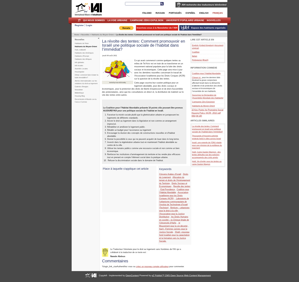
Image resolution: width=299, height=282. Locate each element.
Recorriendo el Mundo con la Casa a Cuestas (85, 100)
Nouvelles (214, 20)
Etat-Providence (167, 189)
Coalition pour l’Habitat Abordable (206, 73)
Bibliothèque (79, 93)
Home (79, 20)
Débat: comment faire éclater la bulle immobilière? (86, 76)
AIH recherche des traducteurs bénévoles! (204, 4)
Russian (160, 13)
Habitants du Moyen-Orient (103, 35)
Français (218, 13)
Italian (194, 56)
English (203, 13)
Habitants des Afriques (83, 59)
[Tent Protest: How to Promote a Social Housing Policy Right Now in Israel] (117, 80)
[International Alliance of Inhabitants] (88, 9)
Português (175, 13)
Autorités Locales (81, 69)
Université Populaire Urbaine (185, 20)
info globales (79, 62)
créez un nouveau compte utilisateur (152, 266)
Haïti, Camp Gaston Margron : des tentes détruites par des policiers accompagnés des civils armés (206, 154)
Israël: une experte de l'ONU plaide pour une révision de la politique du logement (207, 145)
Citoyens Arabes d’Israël (170, 174)
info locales (79, 65)
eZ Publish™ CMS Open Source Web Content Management (181, 275)
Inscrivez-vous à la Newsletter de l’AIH (157, 28)
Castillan (195, 52)
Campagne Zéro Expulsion (146, 20)
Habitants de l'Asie (82, 43)
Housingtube (79, 72)
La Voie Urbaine (117, 20)
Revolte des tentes (181, 186)
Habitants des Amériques (84, 53)
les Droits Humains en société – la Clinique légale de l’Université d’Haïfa (174, 220)
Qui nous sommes (94, 20)
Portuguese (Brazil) (200, 60)
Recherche (162, 3)
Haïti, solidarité (80, 50)
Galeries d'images (81, 87)
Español (190, 13)
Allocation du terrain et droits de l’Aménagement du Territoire (174, 180)
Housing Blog (80, 96)
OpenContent (132, 275)
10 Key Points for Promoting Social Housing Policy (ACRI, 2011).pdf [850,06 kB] (207, 113)
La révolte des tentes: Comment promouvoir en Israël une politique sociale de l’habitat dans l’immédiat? (207, 129)
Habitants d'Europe (82, 56)
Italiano (147, 13)
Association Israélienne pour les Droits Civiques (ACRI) (173, 195)
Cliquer (196, 77)
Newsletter (79, 90)
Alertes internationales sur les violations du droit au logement (86, 82)
